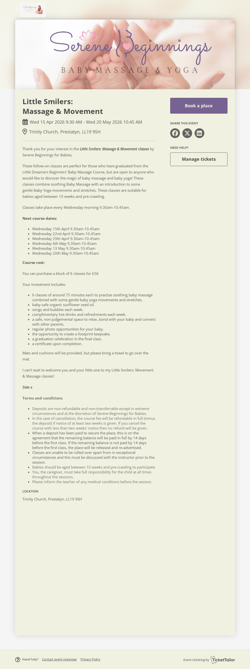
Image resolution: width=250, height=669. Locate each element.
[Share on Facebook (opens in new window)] (175, 133)
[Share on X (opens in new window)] (187, 133)
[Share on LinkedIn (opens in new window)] (199, 133)
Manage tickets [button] (199, 159)
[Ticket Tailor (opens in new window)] (222, 659)
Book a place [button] (199, 106)
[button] (59, 659)
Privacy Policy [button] (90, 659)
